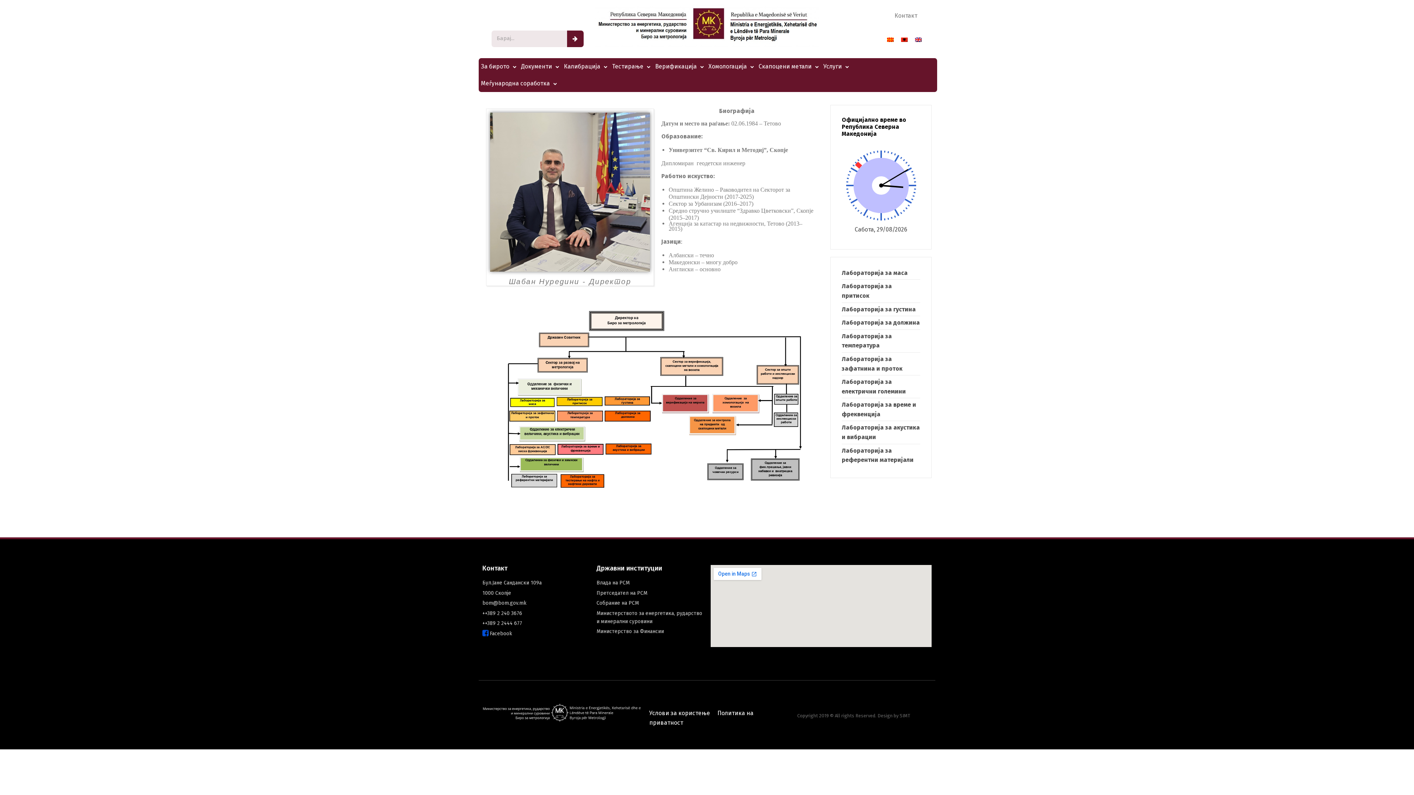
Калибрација (582, 66)
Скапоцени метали (785, 66)
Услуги (832, 66)
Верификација (676, 66)
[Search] (575, 39)
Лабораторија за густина (879, 309)
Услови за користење (679, 713)
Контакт (905, 15)
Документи (536, 66)
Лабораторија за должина (881, 322)
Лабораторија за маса (875, 272)
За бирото (495, 66)
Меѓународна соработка (515, 83)
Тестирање (627, 66)
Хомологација (727, 66)
